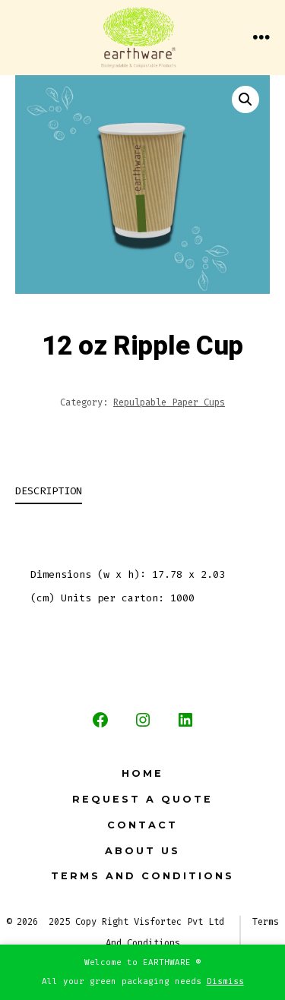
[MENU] (261, 38)
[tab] (130, 492)
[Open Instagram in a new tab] (143, 720)
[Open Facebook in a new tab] (100, 720)
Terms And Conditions (142, 876)
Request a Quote (142, 799)
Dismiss (225, 981)
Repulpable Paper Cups (169, 402)
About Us (142, 850)
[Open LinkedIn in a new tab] (185, 720)
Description (48, 490)
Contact (142, 825)
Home (142, 773)
